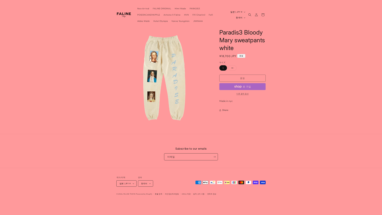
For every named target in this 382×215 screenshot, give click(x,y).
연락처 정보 (211, 194)
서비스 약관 (186, 194)
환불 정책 (158, 194)
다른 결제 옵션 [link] (242, 94)
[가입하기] (214, 156)
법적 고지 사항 (199, 194)
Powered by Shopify (144, 194)
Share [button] (225, 110)
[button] (250, 14)
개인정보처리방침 (172, 194)
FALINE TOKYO (129, 194)
